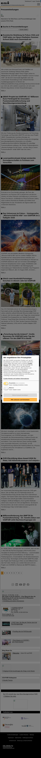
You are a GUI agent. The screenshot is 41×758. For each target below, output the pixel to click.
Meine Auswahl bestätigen (20, 395)
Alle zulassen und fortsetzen (20, 399)
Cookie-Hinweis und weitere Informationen (16, 378)
